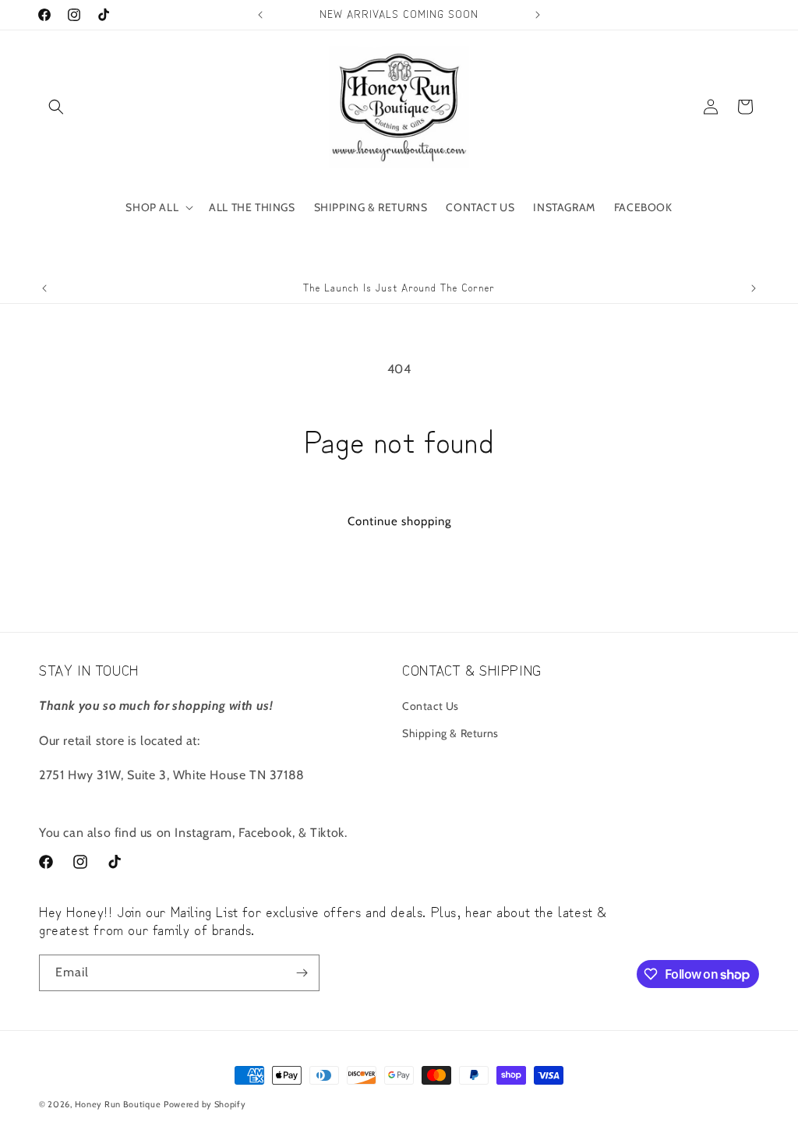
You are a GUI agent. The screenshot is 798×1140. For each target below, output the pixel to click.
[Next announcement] (538, 15)
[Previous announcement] (260, 15)
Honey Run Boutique (118, 1104)
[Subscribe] (301, 973)
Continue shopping (399, 521)
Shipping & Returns (450, 733)
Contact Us (430, 706)
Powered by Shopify (205, 1104)
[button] (56, 107)
